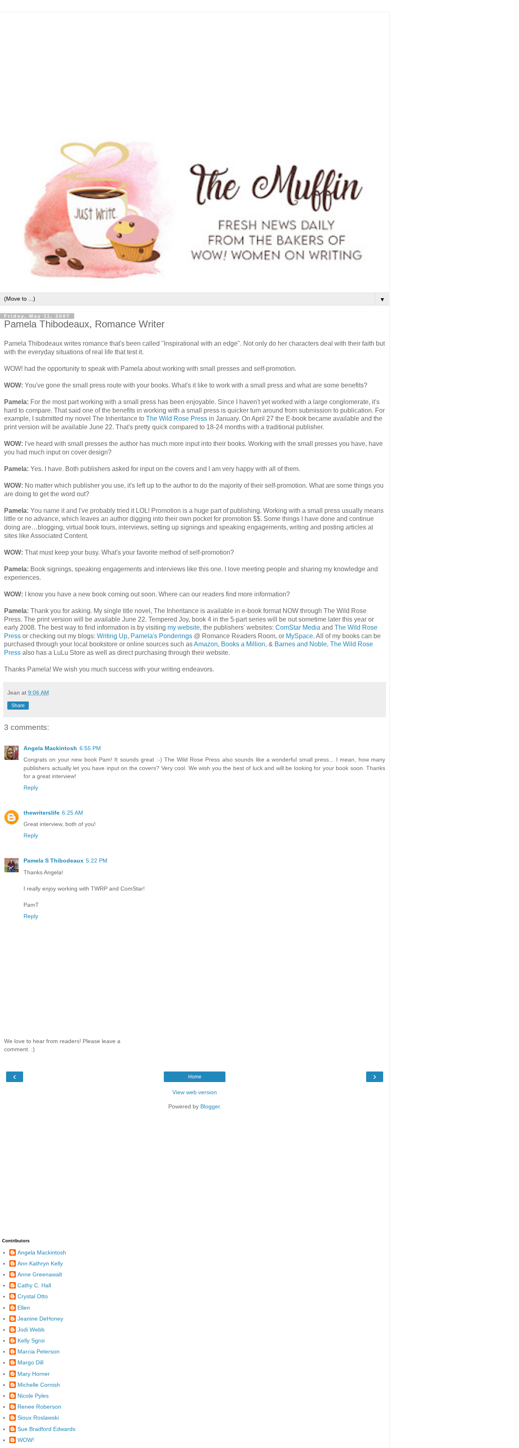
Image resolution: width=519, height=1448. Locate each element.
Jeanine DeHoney (40, 1318)
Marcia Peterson (38, 1351)
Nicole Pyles (33, 1395)
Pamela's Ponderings (161, 636)
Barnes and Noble (301, 644)
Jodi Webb (31, 1329)
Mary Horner (33, 1374)
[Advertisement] (194, 69)
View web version (194, 1092)
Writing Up (112, 636)
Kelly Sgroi (31, 1340)
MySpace (299, 636)
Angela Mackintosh (50, 748)
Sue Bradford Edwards (46, 1429)
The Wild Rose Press (176, 418)
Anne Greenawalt (39, 1274)
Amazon (205, 644)
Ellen (23, 1307)
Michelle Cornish (38, 1384)
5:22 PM (96, 860)
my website (183, 627)
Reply (31, 787)
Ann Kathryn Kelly (40, 1263)
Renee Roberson (39, 1406)
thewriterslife (42, 812)
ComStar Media (297, 627)
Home (195, 1077)
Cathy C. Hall (34, 1285)
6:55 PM (90, 748)
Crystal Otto (32, 1296)
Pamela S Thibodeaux (54, 860)
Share (18, 705)
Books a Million (243, 644)
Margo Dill (30, 1362)
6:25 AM (72, 812)
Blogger (210, 1106)
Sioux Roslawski (38, 1417)
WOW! (25, 1440)
